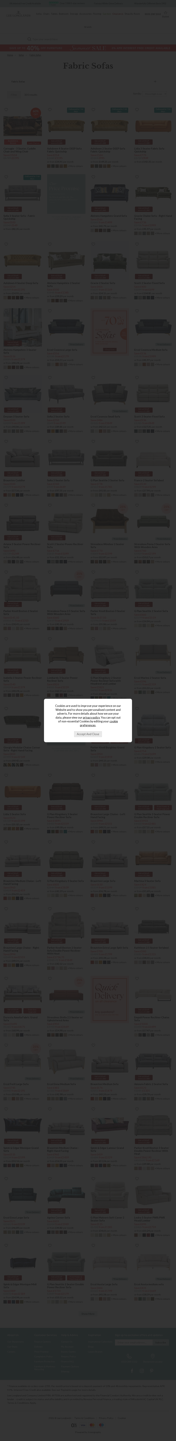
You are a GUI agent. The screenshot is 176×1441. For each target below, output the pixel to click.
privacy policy (91, 717)
